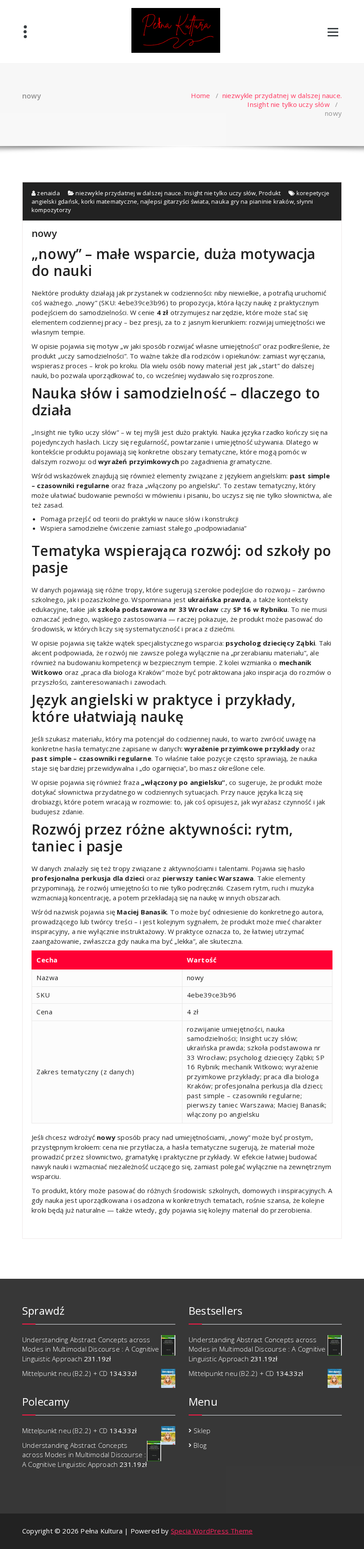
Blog (200, 1445)
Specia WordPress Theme (212, 1530)
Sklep (202, 1430)
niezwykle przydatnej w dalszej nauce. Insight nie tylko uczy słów (282, 100)
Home (200, 95)
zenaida (48, 193)
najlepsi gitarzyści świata (174, 201)
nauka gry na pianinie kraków (252, 201)
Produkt (270, 193)
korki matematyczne (109, 201)
